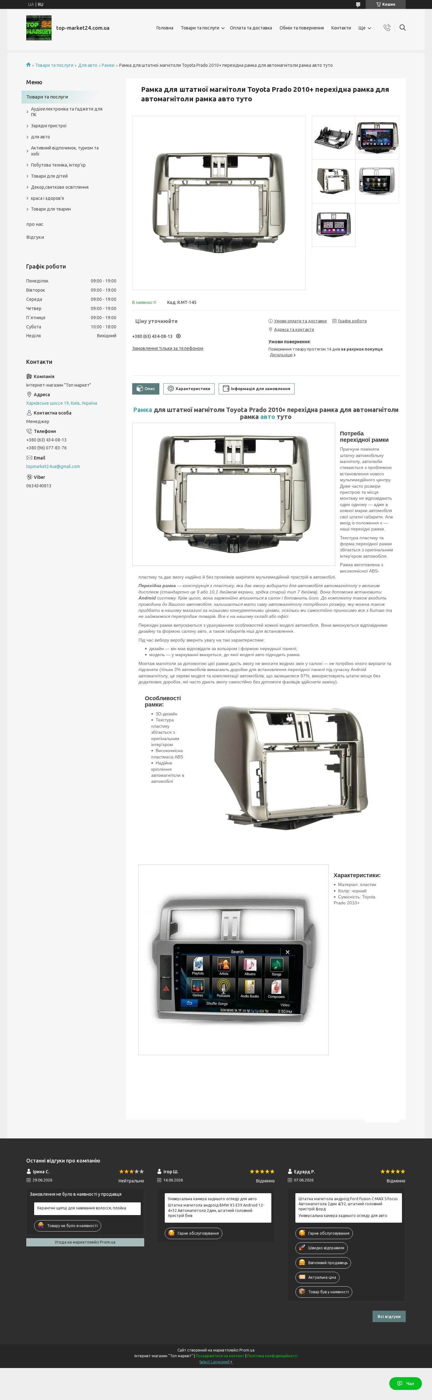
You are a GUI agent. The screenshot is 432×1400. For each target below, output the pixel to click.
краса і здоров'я (47, 198)
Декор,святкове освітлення (60, 187)
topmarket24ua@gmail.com (53, 466)
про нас (34, 224)
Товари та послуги (200, 27)
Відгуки (35, 237)
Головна (165, 27)
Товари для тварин (51, 209)
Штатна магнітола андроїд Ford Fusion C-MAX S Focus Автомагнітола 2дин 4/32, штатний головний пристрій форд (348, 1204)
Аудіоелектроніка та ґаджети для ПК (66, 111)
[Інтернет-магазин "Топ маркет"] (39, 28)
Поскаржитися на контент (220, 1356)
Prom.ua (247, 1350)
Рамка (142, 409)
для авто (40, 136)
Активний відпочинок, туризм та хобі (65, 150)
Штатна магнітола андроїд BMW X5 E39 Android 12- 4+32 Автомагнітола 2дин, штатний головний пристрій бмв (216, 1210)
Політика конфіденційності (272, 1356)
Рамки (108, 65)
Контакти (341, 27)
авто (267, 416)
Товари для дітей (49, 176)
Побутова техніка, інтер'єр (58, 165)
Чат (410, 1383)
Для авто (87, 65)
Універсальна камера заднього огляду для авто (212, 1199)
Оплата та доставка (251, 27)
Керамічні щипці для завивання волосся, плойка (81, 1208)
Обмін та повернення (302, 27)
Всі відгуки (389, 1316)
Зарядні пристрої (49, 125)
